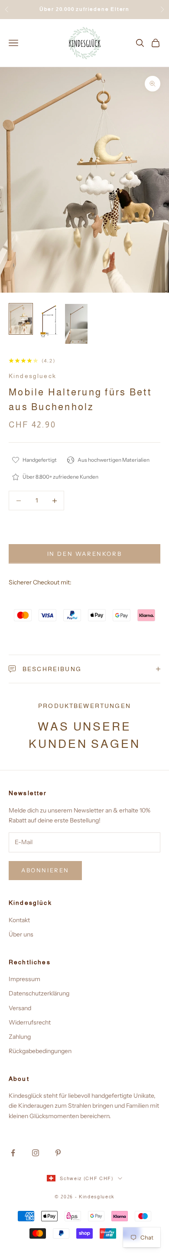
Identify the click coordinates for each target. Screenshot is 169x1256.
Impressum (24, 979)
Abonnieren (45, 870)
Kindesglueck (32, 375)
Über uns (21, 934)
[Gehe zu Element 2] (48, 321)
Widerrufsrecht (30, 1022)
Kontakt (19, 920)
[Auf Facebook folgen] (13, 1152)
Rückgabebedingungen (40, 1051)
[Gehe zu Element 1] (21, 319)
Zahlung (20, 1037)
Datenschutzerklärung (39, 993)
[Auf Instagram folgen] (35, 1152)
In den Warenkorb (84, 553)
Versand (20, 1008)
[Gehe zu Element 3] (76, 324)
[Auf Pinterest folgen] (58, 1152)
